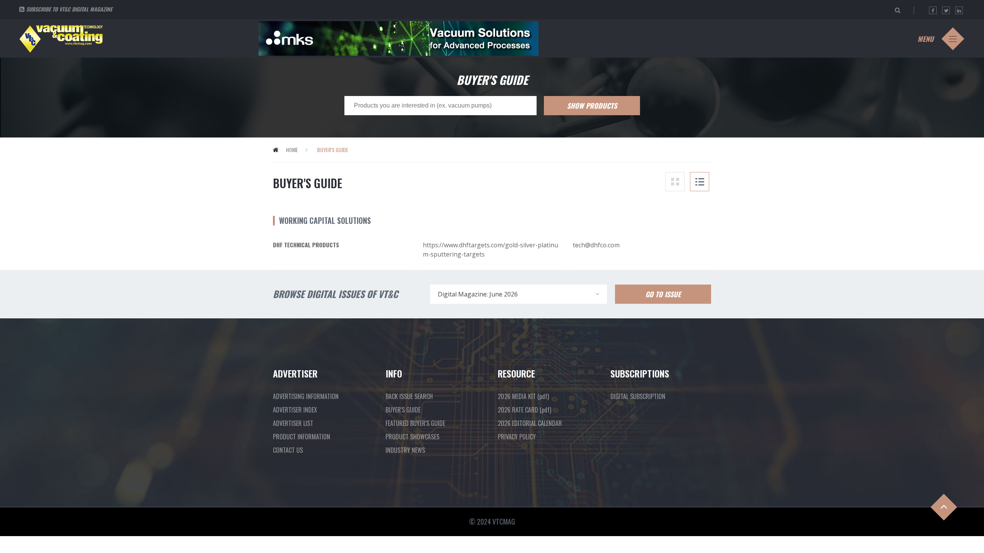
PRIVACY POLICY (517, 436)
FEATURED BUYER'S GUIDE (415, 423)
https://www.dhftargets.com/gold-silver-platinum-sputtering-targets (490, 249)
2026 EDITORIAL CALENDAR (530, 423)
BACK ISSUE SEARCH (409, 396)
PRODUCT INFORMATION (301, 436)
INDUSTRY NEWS (405, 450)
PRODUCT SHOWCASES (412, 436)
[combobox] (518, 294)
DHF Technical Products (306, 244)
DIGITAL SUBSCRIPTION (637, 396)
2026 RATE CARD (524, 409)
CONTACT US (288, 450)
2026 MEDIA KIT (523, 396)
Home (292, 150)
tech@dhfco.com (596, 245)
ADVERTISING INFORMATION (306, 396)
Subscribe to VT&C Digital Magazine (69, 9)
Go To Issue (663, 294)
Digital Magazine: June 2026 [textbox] (478, 294)
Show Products (592, 106)
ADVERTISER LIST (293, 423)
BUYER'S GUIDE (403, 409)
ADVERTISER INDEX (295, 409)
